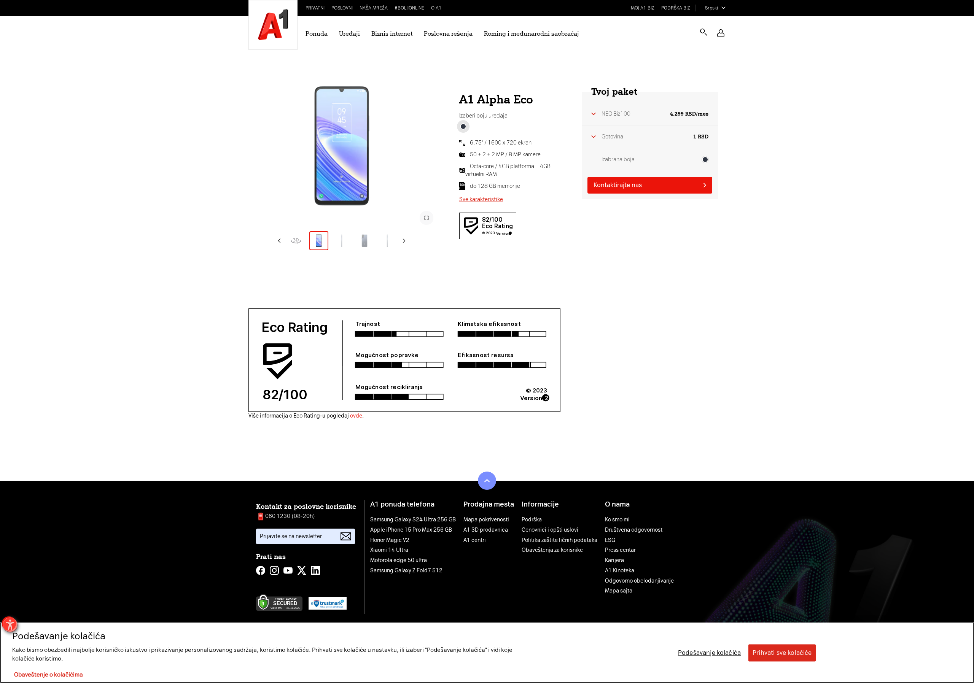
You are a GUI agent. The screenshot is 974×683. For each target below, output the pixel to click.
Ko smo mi (617, 520)
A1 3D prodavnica (485, 530)
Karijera (614, 561)
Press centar (620, 550)
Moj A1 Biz (642, 8)
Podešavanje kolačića (709, 652)
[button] (721, 33)
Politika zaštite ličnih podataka (559, 540)
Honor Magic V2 (389, 540)
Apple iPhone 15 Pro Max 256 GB (411, 530)
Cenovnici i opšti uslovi (550, 530)
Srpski (711, 8)
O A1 (436, 8)
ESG (610, 540)
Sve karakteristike (481, 199)
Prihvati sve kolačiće (782, 652)
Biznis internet (391, 33)
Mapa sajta (618, 591)
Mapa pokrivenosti (486, 520)
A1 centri (474, 540)
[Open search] (703, 32)
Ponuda (317, 33)
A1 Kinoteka (619, 571)
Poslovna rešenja (448, 33)
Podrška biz (675, 8)
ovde (356, 416)
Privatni (315, 8)
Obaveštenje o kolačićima (48, 675)
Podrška (532, 520)
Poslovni (342, 8)
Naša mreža (374, 8)
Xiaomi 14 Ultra (389, 550)
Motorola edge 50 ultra (398, 561)
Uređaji (349, 33)
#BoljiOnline (409, 8)
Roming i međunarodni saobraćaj (531, 33)
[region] (487, 653)
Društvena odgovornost (633, 530)
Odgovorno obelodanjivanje (639, 581)
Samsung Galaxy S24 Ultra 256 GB (413, 520)
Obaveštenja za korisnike (552, 550)
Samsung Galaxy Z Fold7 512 (406, 571)
